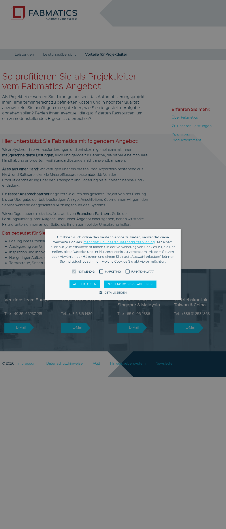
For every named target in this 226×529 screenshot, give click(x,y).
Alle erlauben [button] (84, 284)
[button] (74, 271)
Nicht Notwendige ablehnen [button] (130, 284)
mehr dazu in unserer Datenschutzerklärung (119, 242)
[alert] (113, 264)
